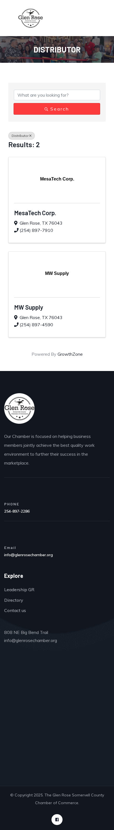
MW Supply (28, 307)
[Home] (19, 408)
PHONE (11, 503)
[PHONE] (9, 492)
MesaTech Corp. (35, 212)
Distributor (20, 136)
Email (10, 547)
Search (59, 109)
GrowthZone (70, 354)
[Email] (9, 536)
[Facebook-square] (56, 819)
